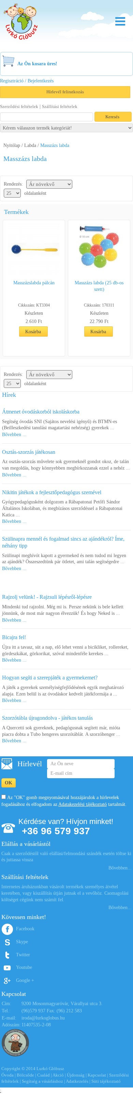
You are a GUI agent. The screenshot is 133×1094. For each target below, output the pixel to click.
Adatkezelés (77, 1081)
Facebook (25, 928)
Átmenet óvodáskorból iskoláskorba (40, 412)
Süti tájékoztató (106, 1081)
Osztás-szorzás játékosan (28, 452)
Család (43, 1075)
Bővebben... (120, 867)
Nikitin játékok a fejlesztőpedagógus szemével (51, 492)
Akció (58, 1075)
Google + (25, 980)
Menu (120, 21)
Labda (30, 145)
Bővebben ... (14, 434)
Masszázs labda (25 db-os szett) (99, 286)
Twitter (23, 954)
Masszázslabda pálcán (34, 282)
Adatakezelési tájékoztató (82, 804)
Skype (22, 941)
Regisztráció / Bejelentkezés (27, 80)
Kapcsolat (97, 1075)
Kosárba (33, 331)
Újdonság (76, 1075)
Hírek (9, 394)
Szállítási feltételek (59, 106)
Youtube (24, 967)
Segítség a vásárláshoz (42, 1081)
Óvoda (7, 1075)
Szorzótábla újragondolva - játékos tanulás (47, 718)
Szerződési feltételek (19, 106)
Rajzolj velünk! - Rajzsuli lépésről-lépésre (47, 597)
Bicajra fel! (14, 637)
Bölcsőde (25, 1075)
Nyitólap (11, 145)
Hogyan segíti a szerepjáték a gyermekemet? (50, 677)
